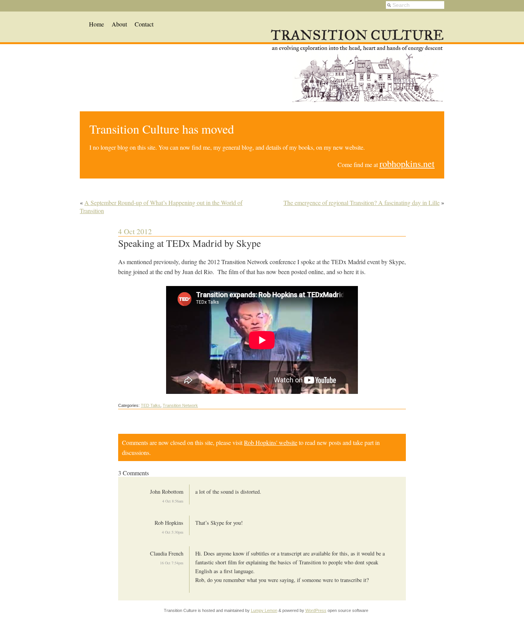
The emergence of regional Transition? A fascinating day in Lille (361, 202)
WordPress (315, 610)
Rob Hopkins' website (270, 442)
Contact (144, 24)
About (119, 24)
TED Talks (150, 405)
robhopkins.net (407, 163)
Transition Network (180, 405)
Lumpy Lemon (264, 610)
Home (96, 24)
